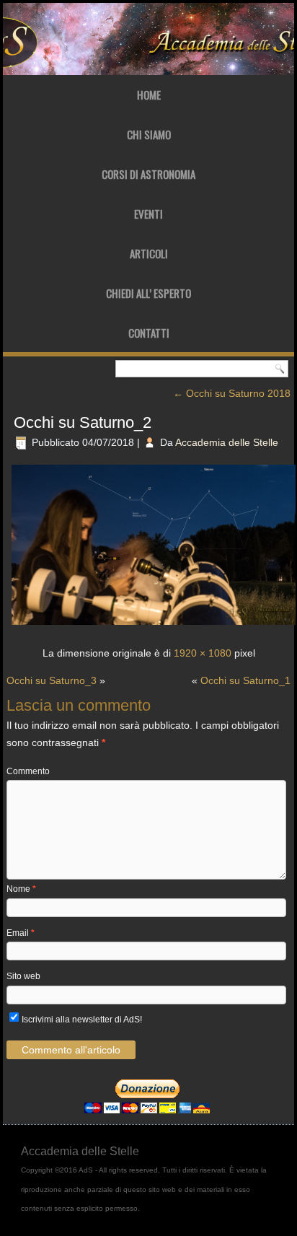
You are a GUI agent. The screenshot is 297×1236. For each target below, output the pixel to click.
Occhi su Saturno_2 (82, 422)
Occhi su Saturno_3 (51, 680)
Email (20, 933)
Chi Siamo (149, 134)
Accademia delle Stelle (226, 442)
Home (149, 94)
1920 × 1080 (202, 653)
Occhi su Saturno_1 (245, 680)
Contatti (148, 333)
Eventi (148, 214)
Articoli (149, 253)
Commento (28, 771)
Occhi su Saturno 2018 (232, 393)
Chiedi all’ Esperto (148, 293)
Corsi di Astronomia (148, 174)
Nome (21, 889)
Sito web (23, 976)
